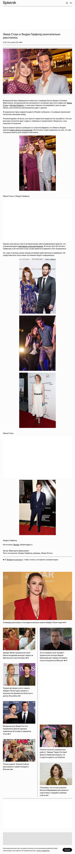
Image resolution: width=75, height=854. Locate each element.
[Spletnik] (9, 3)
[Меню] (71, 3)
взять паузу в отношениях (21, 130)
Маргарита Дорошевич (19, 551)
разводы (36, 553)
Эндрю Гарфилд (17, 105)
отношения (12, 553)
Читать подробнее (42, 851)
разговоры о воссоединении (30, 246)
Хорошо (67, 850)
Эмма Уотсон (47, 553)
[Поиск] (67, 3)
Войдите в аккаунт (15, 560)
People (16, 545)
